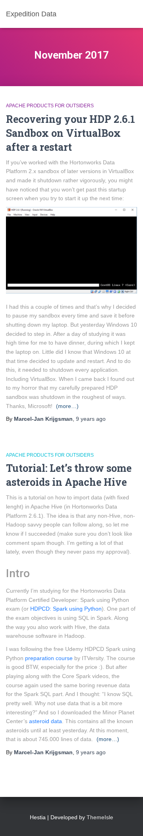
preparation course (49, 658)
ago (91, 419)
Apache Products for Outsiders (50, 105)
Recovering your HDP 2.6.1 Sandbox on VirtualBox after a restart (70, 133)
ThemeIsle (100, 817)
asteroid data (45, 721)
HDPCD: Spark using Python (66, 608)
